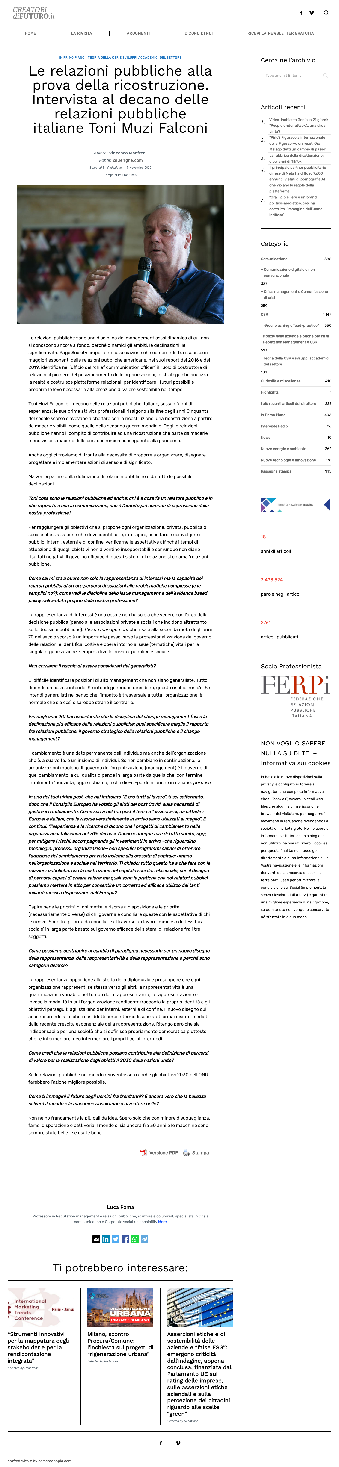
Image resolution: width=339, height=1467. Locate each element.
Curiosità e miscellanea (281, 381)
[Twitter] (115, 1240)
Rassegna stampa (276, 471)
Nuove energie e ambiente (283, 449)
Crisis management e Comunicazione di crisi (296, 294)
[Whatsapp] (135, 1240)
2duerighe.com (128, 160)
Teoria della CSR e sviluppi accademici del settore (135, 57)
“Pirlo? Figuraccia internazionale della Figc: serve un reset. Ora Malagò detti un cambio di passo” (297, 143)
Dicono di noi (199, 33)
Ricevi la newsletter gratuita (280, 33)
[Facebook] (125, 1240)
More (162, 1222)
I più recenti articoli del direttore (288, 403)
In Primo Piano (72, 57)
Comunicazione (274, 259)
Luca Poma (120, 1207)
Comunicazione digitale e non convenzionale (289, 272)
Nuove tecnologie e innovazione (288, 460)
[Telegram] (144, 1240)
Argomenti (138, 33)
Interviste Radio (274, 426)
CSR (264, 314)
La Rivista (81, 33)
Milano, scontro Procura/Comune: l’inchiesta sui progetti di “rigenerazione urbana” (120, 1344)
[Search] (326, 13)
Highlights (270, 392)
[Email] (96, 1240)
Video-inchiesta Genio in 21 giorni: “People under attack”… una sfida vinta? (298, 126)
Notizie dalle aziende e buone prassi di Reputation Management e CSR (296, 339)
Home (30, 33)
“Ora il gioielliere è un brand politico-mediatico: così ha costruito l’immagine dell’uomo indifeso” (295, 206)
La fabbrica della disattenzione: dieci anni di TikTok (296, 158)
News (265, 437)
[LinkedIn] (106, 1240)
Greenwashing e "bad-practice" (291, 325)
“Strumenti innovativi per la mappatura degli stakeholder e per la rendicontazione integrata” (38, 1347)
